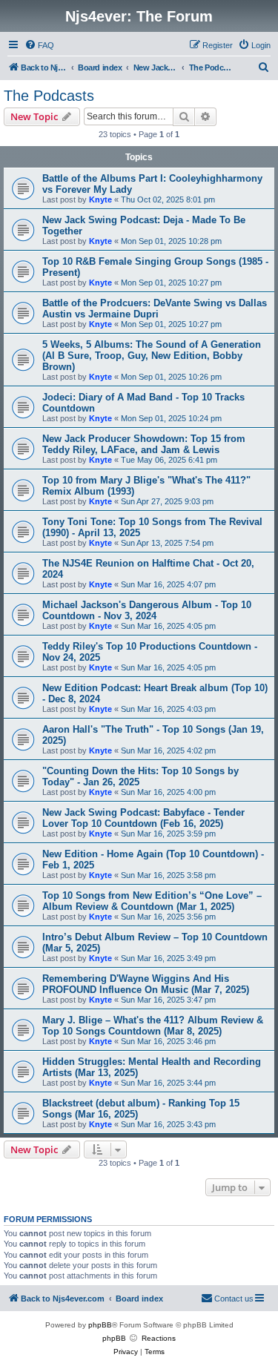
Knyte (100, 199)
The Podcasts (49, 96)
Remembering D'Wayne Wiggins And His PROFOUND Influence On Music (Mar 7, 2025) (145, 984)
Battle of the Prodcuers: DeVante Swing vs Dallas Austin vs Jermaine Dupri (154, 308)
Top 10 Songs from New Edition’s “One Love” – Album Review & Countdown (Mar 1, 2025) (152, 901)
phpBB (100, 1325)
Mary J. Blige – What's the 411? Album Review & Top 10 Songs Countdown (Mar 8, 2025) (152, 1025)
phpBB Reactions (138, 1338)
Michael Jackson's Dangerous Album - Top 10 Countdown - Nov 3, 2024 (146, 610)
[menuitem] (39, 45)
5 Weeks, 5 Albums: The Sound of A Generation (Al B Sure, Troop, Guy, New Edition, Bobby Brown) (151, 355)
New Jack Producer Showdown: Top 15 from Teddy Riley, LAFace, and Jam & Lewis (143, 444)
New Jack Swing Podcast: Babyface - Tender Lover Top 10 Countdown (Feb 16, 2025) (143, 818)
